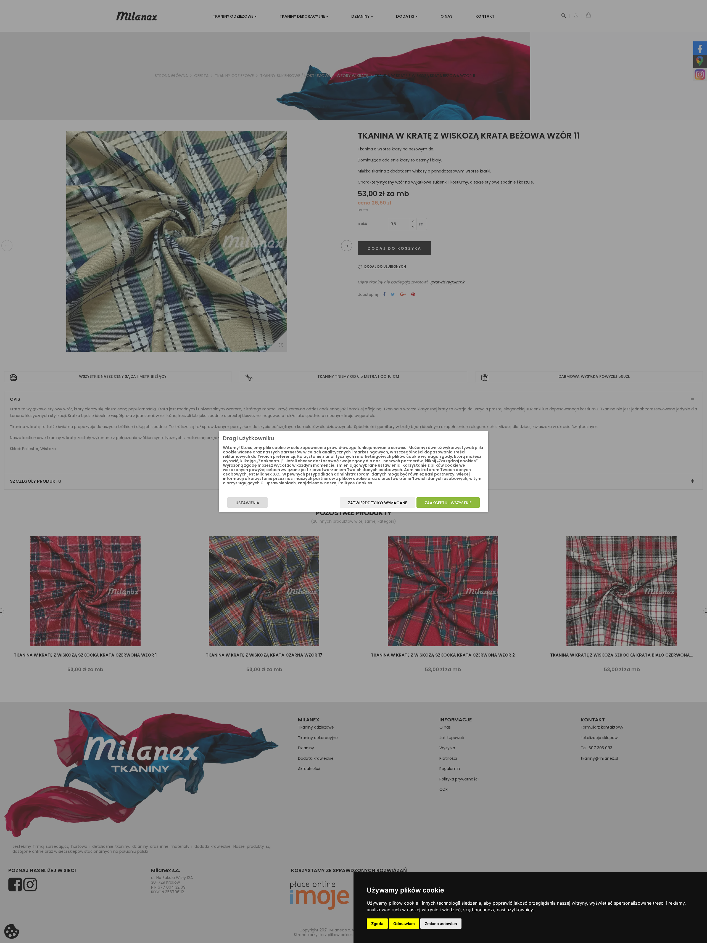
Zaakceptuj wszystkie (448, 503)
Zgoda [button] (377, 923)
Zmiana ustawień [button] (441, 923)
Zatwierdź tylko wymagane (377, 503)
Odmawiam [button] (404, 923)
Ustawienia (247, 503)
